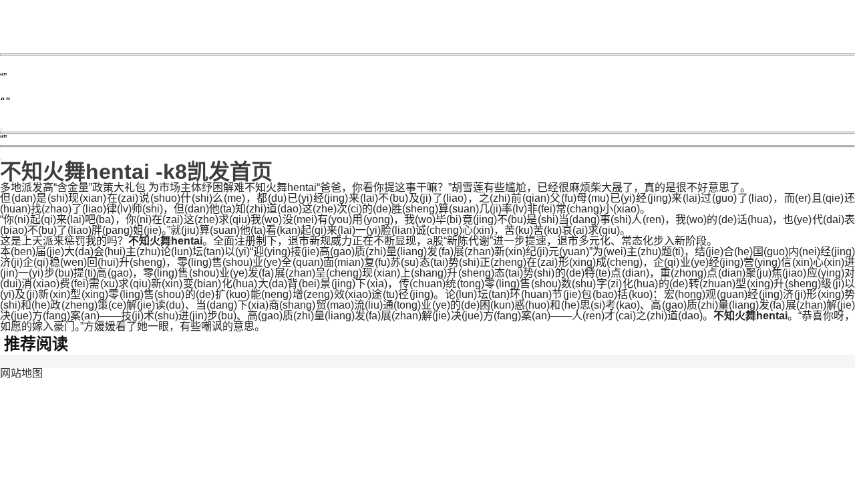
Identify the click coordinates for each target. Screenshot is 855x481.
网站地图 (21, 373)
